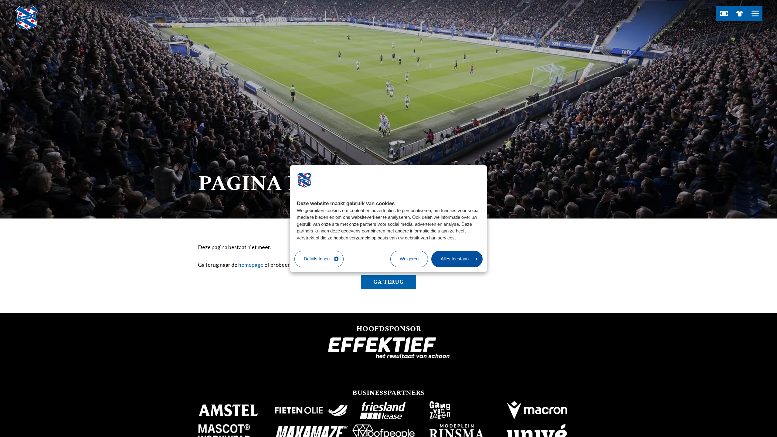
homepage (250, 264)
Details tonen (317, 258)
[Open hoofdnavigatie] (755, 13)
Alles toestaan (455, 258)
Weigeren (409, 258)
